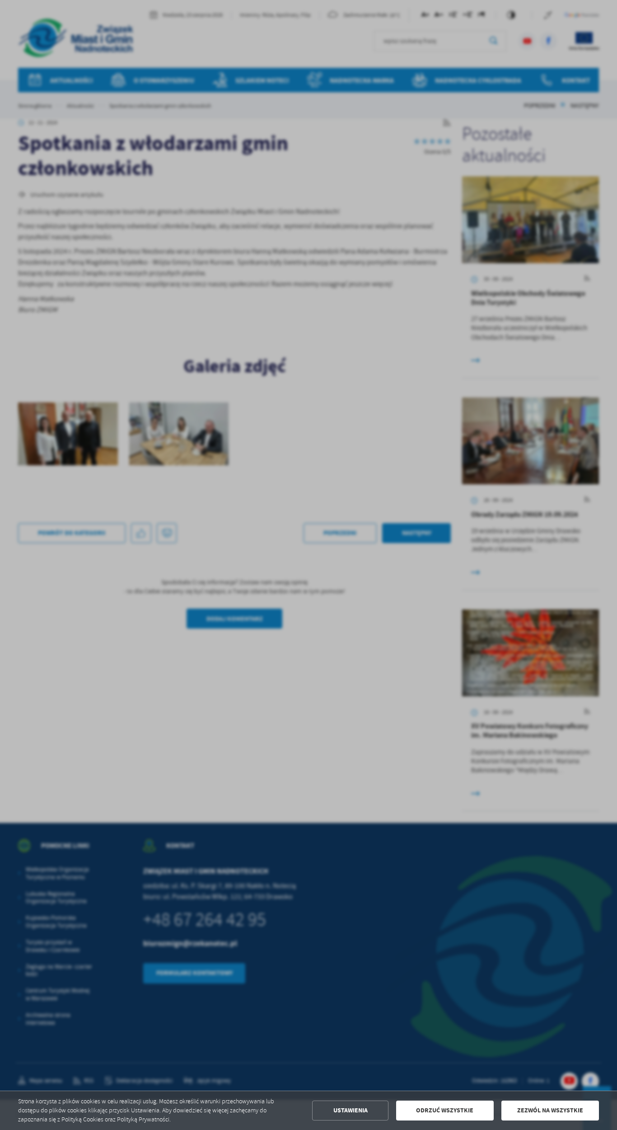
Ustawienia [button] (350, 1110)
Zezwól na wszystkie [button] (550, 1110)
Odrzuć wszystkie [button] (444, 1110)
